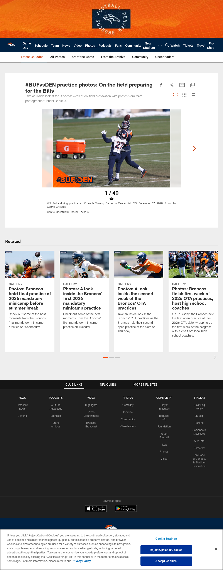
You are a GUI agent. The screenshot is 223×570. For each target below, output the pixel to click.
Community (128, 419)
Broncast (56, 415)
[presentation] (216, 358)
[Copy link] (192, 85)
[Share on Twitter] (171, 87)
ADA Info (199, 440)
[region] (111, 549)
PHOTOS (128, 397)
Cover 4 (22, 415)
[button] (106, 357)
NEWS (22, 397)
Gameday (127, 404)
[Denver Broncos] (111, 528)
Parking (199, 422)
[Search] (167, 45)
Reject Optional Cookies (166, 549)
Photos (164, 451)
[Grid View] (184, 95)
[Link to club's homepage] (11, 45)
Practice (128, 411)
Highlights (91, 404)
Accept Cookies (166, 561)
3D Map (199, 415)
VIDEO (91, 397)
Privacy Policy (81, 561)
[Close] (216, 549)
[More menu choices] (160, 45)
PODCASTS (56, 397)
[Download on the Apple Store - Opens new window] (96, 509)
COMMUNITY (164, 397)
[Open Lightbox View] (111, 164)
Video (164, 458)
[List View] (193, 95)
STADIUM (199, 397)
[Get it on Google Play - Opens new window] (126, 510)
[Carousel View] (175, 95)
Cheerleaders (128, 426)
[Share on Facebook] (161, 87)
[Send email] (182, 87)
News (164, 444)
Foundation (164, 426)
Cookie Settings (166, 538)
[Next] (194, 148)
